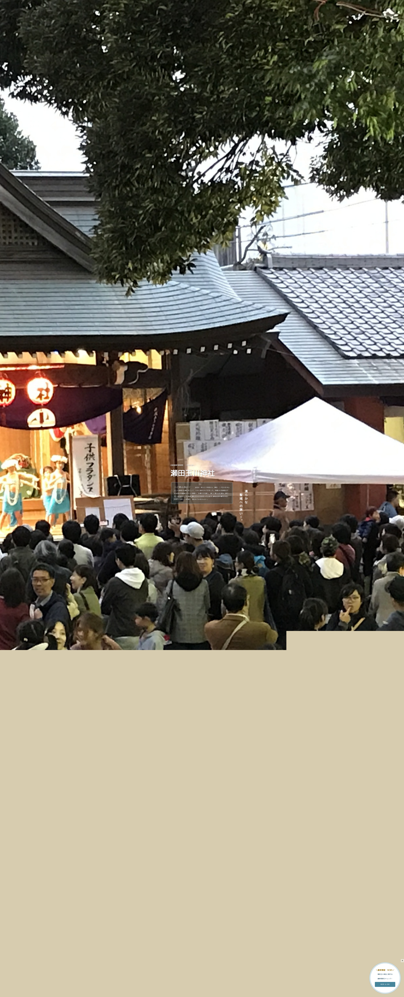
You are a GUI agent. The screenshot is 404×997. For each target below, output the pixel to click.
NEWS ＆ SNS (385, 984)
